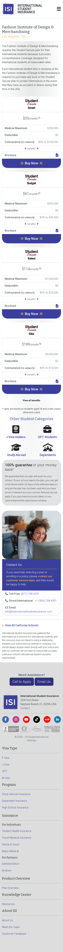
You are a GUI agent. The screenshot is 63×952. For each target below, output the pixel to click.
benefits (31, 148)
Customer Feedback (14, 933)
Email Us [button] (44, 682)
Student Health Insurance (16, 831)
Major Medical (10, 851)
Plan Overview (10, 888)
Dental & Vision (10, 844)
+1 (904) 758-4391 (46, 600)
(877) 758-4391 (30, 593)
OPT (4, 771)
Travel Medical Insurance (16, 837)
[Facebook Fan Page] (5, 719)
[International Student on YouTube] (26, 719)
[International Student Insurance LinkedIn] (57, 719)
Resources (8, 904)
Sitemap (31, 740)
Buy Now (31, 163)
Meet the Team (11, 927)
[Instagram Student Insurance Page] (16, 719)
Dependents (48, 455)
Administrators (10, 863)
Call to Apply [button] (21, 682)
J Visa (5, 764)
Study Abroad (16, 455)
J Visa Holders (16, 437)
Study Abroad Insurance (16, 794)
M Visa (6, 778)
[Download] (57, 155)
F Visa (5, 757)
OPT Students (47, 437)
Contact (25, 708)
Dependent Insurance (14, 800)
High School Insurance (15, 807)
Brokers (6, 870)
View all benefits (31, 400)
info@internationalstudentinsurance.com (28, 611)
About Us (7, 920)
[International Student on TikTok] (36, 719)
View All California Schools (21, 625)
